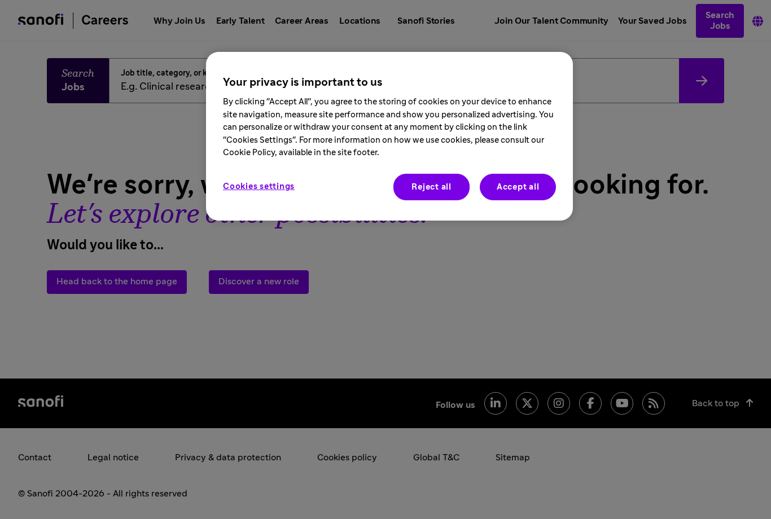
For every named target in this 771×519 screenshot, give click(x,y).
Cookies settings (259, 186)
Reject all (431, 187)
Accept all (518, 187)
